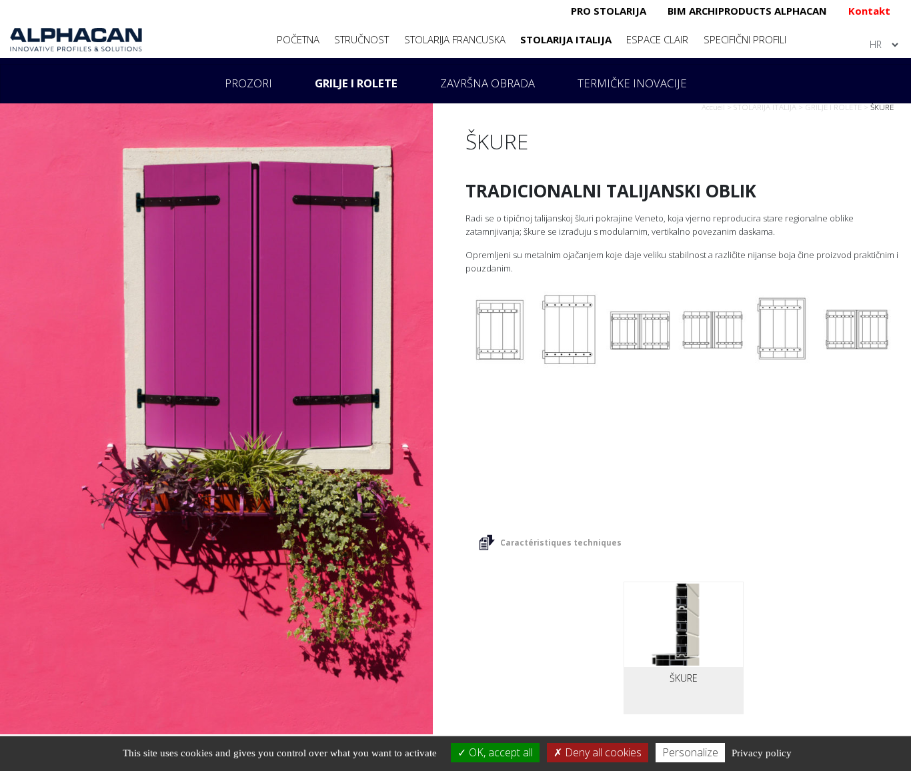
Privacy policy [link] (762, 753)
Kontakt (869, 10)
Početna (298, 39)
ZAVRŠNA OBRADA (487, 83)
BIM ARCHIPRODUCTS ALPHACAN (747, 10)
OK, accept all (499, 752)
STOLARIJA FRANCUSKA (455, 39)
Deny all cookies (602, 752)
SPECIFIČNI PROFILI (745, 39)
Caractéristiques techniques (561, 543)
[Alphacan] (76, 38)
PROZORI (248, 83)
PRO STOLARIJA (608, 10)
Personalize (690, 752)
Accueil (713, 107)
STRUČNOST (361, 39)
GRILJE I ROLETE (356, 83)
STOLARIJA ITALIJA (566, 39)
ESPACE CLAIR (657, 39)
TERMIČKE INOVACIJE (632, 83)
